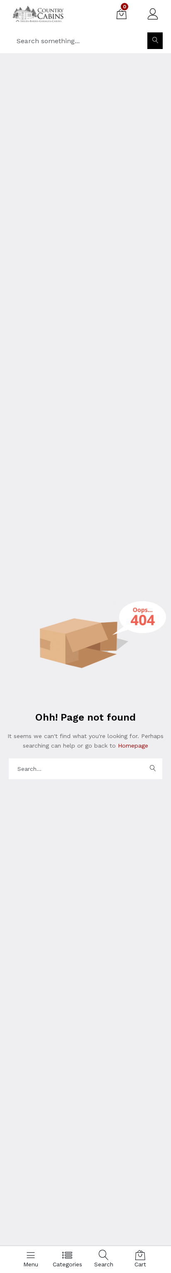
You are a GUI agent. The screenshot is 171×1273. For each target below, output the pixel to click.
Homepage (132, 745)
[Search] (155, 40)
